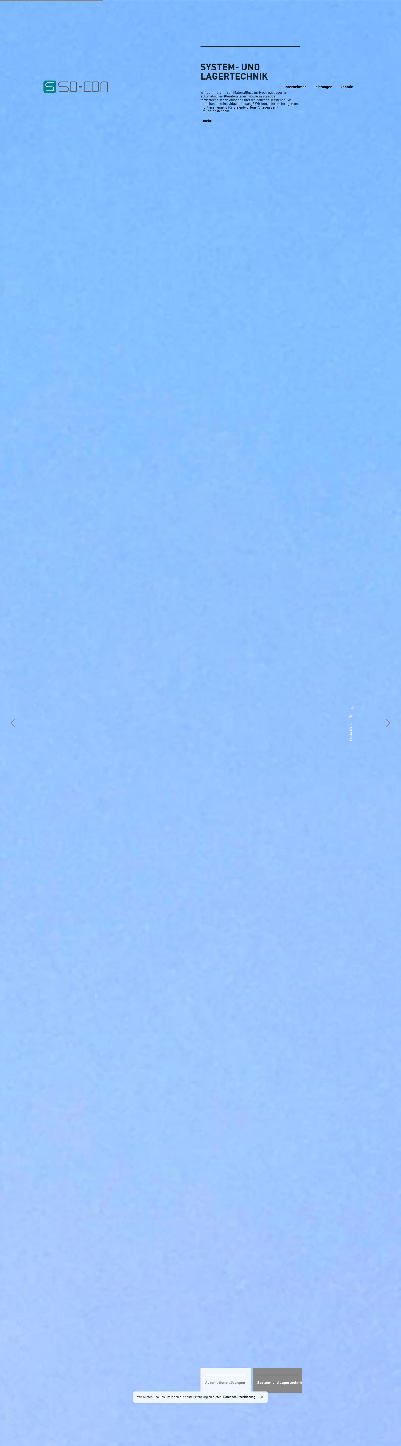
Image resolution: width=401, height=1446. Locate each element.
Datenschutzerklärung (239, 1397)
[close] (261, 1397)
